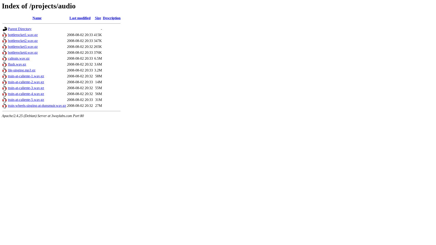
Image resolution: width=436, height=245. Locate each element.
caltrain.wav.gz (19, 58)
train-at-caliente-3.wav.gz (26, 88)
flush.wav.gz (17, 64)
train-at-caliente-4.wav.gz (26, 94)
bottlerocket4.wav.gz (23, 52)
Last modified (80, 18)
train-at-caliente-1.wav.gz (26, 76)
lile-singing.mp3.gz (21, 70)
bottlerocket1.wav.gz (23, 35)
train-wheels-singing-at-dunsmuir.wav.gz (37, 106)
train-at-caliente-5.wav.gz (26, 100)
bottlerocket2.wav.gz (23, 41)
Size (98, 18)
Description (112, 18)
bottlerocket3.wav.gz (23, 47)
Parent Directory (20, 29)
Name (37, 18)
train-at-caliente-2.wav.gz (26, 82)
